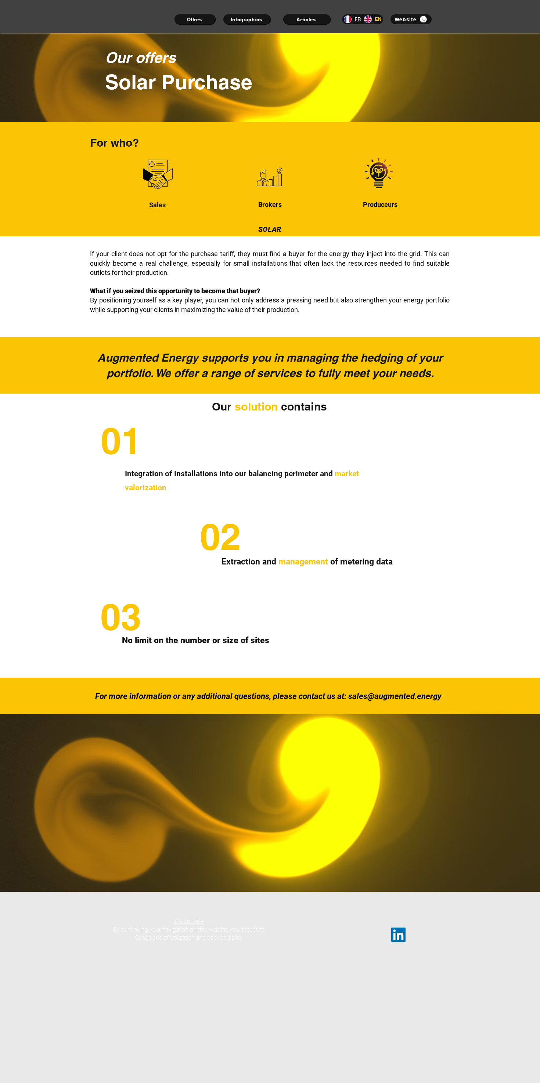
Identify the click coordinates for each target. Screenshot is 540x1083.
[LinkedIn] (398, 935)
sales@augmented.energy (395, 696)
